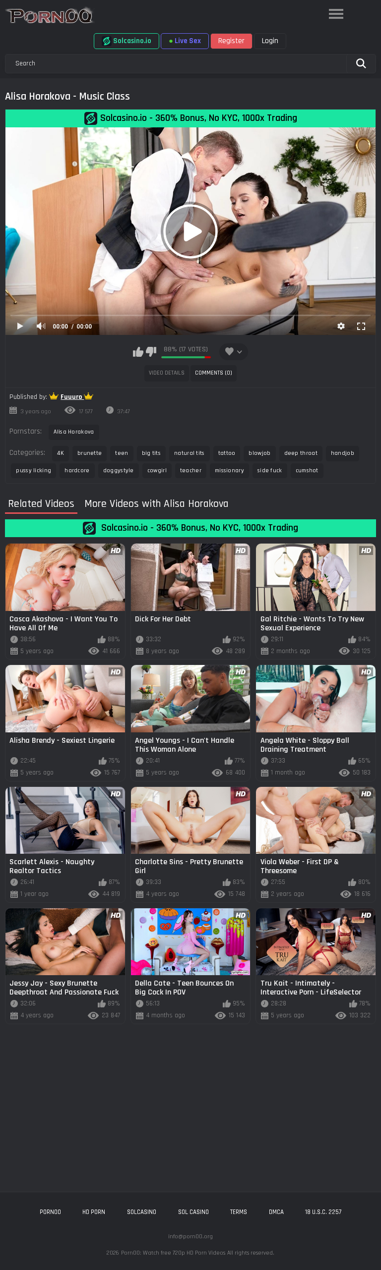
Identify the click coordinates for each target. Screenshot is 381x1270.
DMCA (276, 1212)
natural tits (189, 453)
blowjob (259, 453)
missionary (229, 470)
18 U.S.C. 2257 (323, 1212)
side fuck (269, 470)
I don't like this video (151, 352)
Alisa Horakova (74, 432)
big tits (151, 453)
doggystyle (118, 470)
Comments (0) (213, 373)
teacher (190, 470)
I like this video (138, 352)
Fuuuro (72, 396)
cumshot (307, 470)
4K (60, 453)
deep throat (301, 453)
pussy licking (33, 470)
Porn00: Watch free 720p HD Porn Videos (173, 1253)
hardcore (76, 470)
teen (121, 453)
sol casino (193, 1212)
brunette (89, 453)
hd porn (93, 1212)
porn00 (50, 1212)
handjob (342, 453)
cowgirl (157, 470)
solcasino (141, 1212)
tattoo (227, 453)
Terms (238, 1212)
